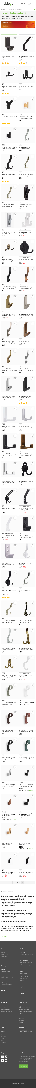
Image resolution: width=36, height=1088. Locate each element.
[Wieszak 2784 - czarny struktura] (9, 578)
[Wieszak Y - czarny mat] (9, 104)
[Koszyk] (29, 4)
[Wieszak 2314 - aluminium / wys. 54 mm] (9, 551)
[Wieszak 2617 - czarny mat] (26, 469)
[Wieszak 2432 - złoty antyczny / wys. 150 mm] (9, 356)
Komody (3, 966)
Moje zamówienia (5, 1007)
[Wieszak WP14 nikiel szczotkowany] (26, 162)
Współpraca (4, 1033)
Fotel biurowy (4, 954)
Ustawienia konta (5, 1009)
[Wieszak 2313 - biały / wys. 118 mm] (9, 523)
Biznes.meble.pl (5, 1044)
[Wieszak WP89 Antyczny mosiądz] (9, 247)
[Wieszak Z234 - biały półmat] (26, 220)
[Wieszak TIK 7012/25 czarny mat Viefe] (9, 860)
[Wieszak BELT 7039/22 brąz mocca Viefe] (9, 718)
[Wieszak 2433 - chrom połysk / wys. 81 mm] (9, 384)
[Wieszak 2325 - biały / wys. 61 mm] (9, 414)
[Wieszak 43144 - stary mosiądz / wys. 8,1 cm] (9, 663)
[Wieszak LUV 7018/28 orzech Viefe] (9, 802)
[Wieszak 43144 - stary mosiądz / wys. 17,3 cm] (26, 636)
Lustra (3, 990)
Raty (20, 1015)
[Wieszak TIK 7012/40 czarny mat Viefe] (26, 860)
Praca (2, 1034)
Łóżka (2, 981)
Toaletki (22, 993)
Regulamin (22, 1006)
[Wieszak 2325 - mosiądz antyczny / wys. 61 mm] (26, 441)
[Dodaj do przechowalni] (15, 38)
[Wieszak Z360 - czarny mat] (26, 44)
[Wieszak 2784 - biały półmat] (26, 551)
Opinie (2, 1038)
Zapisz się (24, 1066)
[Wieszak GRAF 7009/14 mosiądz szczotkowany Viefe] (26, 104)
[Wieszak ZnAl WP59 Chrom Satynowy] (9, 636)
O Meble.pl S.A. (5, 1036)
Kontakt (3, 1031)
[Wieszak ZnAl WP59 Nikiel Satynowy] (9, 608)
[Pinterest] (2, 1060)
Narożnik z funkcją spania (26, 954)
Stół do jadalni (23, 973)
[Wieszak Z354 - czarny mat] (9, 44)
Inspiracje (21, 1020)
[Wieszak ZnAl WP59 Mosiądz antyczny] (26, 608)
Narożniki (23, 953)
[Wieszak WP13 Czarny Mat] (26, 74)
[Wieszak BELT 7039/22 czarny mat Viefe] (9, 745)
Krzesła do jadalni (5, 971)
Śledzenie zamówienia (6, 1006)
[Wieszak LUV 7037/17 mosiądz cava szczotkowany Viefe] (9, 831)
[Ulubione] (25, 4)
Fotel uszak (4, 956)
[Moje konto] (22, 4)
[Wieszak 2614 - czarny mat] (9, 496)
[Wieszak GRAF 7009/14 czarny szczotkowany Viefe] (9, 135)
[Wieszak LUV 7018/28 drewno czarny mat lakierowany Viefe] (26, 773)
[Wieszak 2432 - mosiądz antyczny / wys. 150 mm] (26, 274)
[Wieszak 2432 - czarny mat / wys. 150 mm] (9, 274)
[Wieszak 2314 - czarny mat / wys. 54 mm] (26, 523)
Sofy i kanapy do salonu (26, 962)
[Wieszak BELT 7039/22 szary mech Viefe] (9, 691)
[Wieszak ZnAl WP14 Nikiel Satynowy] (9, 192)
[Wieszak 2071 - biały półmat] (26, 663)
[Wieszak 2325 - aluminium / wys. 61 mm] (26, 414)
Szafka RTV (22, 980)
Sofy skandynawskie (25, 965)
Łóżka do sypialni (5, 982)
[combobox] (27, 32)
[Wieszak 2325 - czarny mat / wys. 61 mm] (9, 441)
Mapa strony (4, 1042)
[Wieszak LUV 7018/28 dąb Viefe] (26, 831)
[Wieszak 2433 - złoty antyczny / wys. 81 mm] (9, 302)
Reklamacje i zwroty (24, 1009)
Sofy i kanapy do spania (26, 964)
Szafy (21, 986)
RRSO (31, 790)
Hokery (3, 962)
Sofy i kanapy (24, 960)
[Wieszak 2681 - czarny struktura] (26, 247)
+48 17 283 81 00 (25, 1031)
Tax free (21, 1022)
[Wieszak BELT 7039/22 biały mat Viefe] (26, 691)
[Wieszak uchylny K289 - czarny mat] (26, 192)
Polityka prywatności (24, 1007)
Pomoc (21, 1013)
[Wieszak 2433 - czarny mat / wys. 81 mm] (26, 384)
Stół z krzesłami (24, 976)
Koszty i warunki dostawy (25, 1011)
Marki (2, 1040)
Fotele (3, 953)
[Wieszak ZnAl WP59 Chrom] (26, 578)
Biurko (3, 949)
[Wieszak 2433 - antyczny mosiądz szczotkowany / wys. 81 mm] (26, 329)
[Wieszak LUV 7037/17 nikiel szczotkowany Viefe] (9, 773)
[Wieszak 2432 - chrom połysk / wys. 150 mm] (26, 356)
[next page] (22, 882)
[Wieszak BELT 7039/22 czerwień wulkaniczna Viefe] (26, 718)
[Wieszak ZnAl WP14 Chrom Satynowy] (26, 135)
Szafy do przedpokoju (25, 988)
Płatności (21, 1017)
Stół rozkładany (24, 975)
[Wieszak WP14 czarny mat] (9, 162)
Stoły (21, 971)
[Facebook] (2, 1057)
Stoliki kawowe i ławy (7, 977)
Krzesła (3, 969)
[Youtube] (6, 1060)
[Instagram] (6, 1057)
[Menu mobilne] (33, 4)
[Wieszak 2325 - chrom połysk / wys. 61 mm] (9, 469)
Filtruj (9, 33)
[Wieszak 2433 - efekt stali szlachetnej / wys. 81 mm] (26, 302)
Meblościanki (24, 949)
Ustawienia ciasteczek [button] (6, 1011)
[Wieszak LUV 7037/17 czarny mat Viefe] (26, 802)
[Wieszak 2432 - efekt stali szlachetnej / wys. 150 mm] (9, 329)
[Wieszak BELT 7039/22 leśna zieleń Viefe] (26, 745)
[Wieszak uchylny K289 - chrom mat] (9, 220)
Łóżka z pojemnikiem (6, 984)
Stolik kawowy (23, 978)
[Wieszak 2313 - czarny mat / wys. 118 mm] (26, 496)
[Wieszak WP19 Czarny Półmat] (9, 74)
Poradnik (21, 1018)
